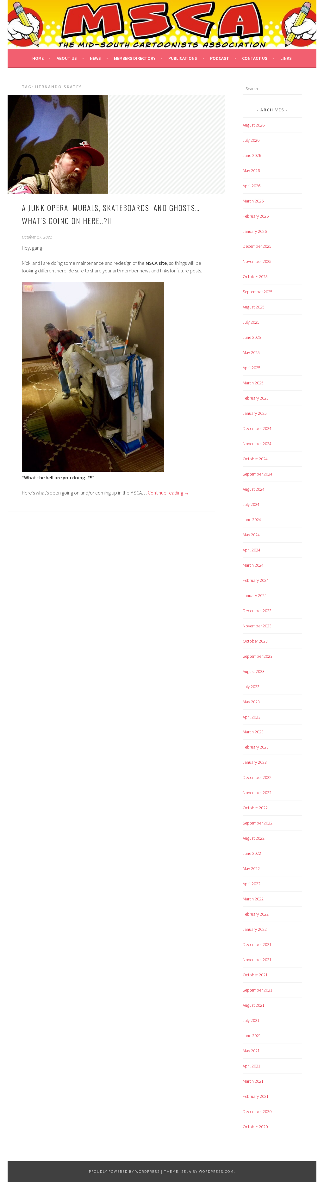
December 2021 (257, 944)
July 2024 (251, 504)
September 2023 (257, 656)
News (95, 58)
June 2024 (252, 519)
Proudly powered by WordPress (124, 1171)
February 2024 (256, 580)
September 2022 (257, 823)
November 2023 (257, 626)
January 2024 (255, 595)
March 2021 (253, 1081)
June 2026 (252, 155)
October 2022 (255, 808)
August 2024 (254, 489)
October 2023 (255, 641)
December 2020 (257, 1111)
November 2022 (257, 792)
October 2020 (255, 1126)
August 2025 (254, 307)
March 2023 (253, 732)
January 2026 (255, 231)
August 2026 (254, 125)
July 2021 (251, 1020)
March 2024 (253, 565)
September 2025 (257, 292)
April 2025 (251, 367)
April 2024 (251, 550)
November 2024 (257, 443)
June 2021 (252, 1035)
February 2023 (256, 747)
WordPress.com (216, 1171)
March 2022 (253, 899)
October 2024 (255, 459)
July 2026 (251, 140)
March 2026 (253, 201)
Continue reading (168, 492)
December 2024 (257, 428)
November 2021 (257, 959)
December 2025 (257, 246)
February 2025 (256, 398)
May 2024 (251, 535)
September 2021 (257, 990)
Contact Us (254, 58)
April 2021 (251, 1066)
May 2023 (251, 702)
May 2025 (251, 352)
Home (38, 58)
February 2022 (256, 914)
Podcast (219, 58)
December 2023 (257, 610)
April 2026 (251, 186)
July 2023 (251, 686)
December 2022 (257, 777)
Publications (182, 58)
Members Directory (134, 58)
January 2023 (255, 762)
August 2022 (254, 838)
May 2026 (251, 170)
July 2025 (251, 322)
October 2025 (255, 276)
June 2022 (252, 853)
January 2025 (255, 413)
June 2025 (252, 337)
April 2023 (251, 717)
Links (286, 58)
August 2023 (254, 671)
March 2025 (253, 383)
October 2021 (255, 975)
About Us (67, 58)
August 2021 (254, 1005)
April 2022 (251, 883)
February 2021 (256, 1096)
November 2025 (257, 261)
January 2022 (255, 929)
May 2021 (251, 1051)
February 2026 (256, 216)
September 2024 (257, 474)
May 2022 (251, 868)
